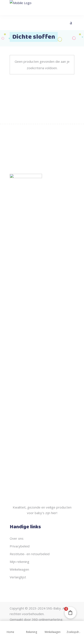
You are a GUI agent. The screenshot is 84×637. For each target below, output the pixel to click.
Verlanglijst (18, 577)
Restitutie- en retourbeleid (30, 554)
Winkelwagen (19, 569)
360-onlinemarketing (47, 619)
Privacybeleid (20, 546)
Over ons (16, 538)
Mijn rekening (19, 561)
